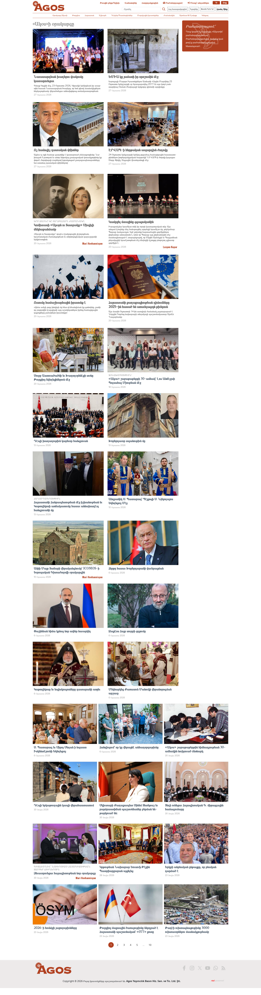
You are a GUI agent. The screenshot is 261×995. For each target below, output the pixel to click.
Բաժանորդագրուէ (174, 2)
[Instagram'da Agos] (192, 968)
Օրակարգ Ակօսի (60, 15)
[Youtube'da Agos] (208, 968)
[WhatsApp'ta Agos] (215, 968)
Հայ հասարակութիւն (177, 9)
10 (150, 945)
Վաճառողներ (130, 2)
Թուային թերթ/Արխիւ (110, 2)
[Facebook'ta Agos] (184, 968)
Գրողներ (194, 9)
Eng (225, 2)
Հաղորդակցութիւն (150, 2)
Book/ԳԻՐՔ (207, 9)
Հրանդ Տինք (222, 9)
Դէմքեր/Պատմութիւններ (121, 15)
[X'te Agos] (200, 968)
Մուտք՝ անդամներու (199, 2)
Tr (216, 2)
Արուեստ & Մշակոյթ (188, 15)
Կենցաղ (205, 15)
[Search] (163, 9)
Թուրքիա (76, 15)
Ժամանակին (169, 15)
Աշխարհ (102, 15)
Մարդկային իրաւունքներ (148, 15)
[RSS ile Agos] (223, 968)
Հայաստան (89, 15)
